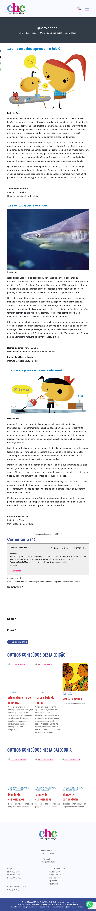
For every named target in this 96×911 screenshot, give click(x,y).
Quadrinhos (54, 881)
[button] (89, 904)
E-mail (11, 630)
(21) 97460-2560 (48, 862)
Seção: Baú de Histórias (70, 693)
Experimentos (55, 878)
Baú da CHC (54, 872)
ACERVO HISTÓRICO (58, 869)
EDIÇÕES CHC (13, 872)
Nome (11, 618)
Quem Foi (53, 884)
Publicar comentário (18, 642)
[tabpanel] (20, 700)
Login (9, 869)
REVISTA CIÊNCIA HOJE (17, 887)
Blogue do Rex (55, 875)
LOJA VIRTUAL (13, 875)
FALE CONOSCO (14, 878)
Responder (16, 571)
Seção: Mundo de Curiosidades (18, 788)
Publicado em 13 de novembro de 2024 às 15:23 (68, 548)
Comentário (15, 587)
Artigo (14, 692)
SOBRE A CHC (13, 890)
